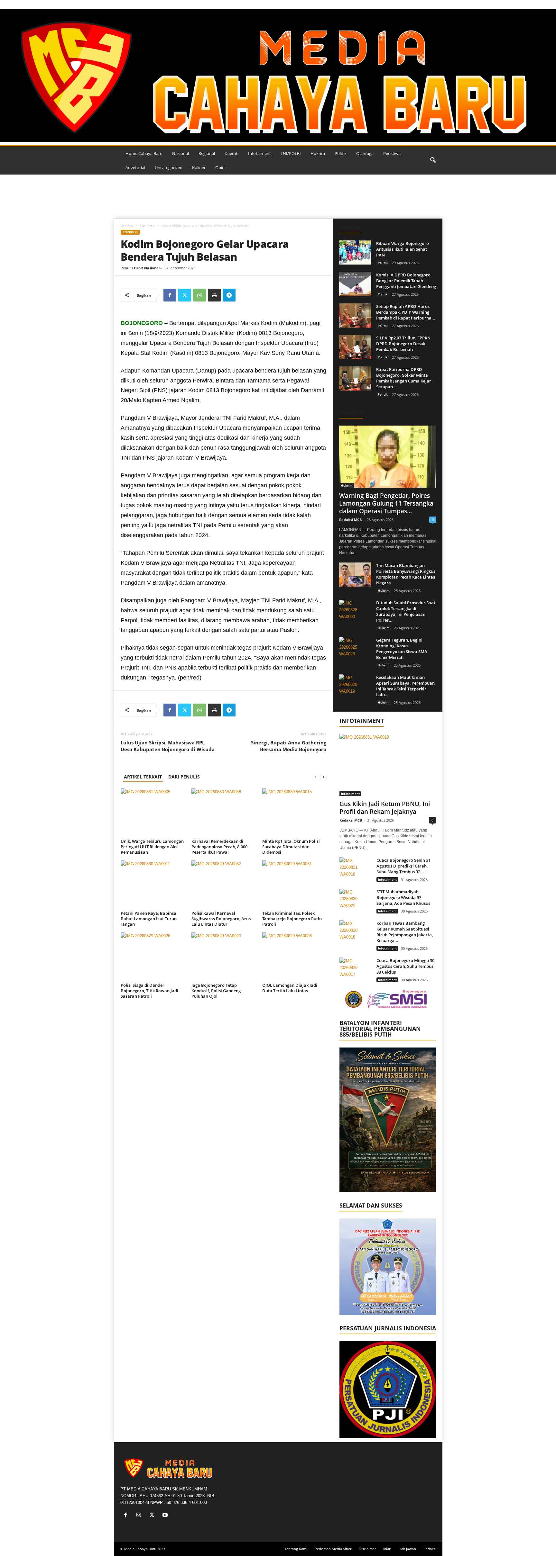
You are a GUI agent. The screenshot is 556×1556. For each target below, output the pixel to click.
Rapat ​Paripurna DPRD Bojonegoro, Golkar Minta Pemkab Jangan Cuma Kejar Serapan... (403, 378)
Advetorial (135, 167)
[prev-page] (315, 776)
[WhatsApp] (199, 295)
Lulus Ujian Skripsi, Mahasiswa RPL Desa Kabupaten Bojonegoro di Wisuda (168, 745)
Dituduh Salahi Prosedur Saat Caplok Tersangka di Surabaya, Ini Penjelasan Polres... (405, 611)
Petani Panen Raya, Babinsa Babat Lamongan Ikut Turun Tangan (149, 918)
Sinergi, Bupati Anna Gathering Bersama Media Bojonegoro (288, 745)
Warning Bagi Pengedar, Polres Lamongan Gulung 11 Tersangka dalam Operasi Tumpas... (386, 503)
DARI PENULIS (184, 777)
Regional (207, 153)
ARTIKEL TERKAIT (143, 777)
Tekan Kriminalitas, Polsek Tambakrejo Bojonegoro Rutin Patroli (292, 918)
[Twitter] (184, 295)
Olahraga (365, 153)
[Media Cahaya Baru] (278, 75)
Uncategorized (168, 167)
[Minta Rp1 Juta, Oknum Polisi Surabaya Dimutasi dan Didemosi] (294, 812)
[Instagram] (140, 1515)
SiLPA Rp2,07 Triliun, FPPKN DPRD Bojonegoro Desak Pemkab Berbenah (403, 343)
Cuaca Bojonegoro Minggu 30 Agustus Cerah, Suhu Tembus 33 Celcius (405, 966)
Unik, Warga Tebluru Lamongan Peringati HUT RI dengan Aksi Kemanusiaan (152, 846)
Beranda (127, 225)
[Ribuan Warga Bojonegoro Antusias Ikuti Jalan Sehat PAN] (355, 252)
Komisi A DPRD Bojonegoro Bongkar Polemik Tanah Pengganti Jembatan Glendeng (406, 280)
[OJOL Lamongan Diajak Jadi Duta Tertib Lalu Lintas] (294, 956)
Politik (341, 153)
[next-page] (323, 776)
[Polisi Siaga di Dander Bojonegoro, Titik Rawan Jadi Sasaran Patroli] (153, 956)
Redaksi (429, 1548)
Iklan (387, 1548)
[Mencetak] (214, 295)
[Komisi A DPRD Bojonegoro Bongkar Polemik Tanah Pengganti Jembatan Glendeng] (355, 284)
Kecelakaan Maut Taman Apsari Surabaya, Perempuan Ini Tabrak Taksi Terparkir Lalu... (405, 685)
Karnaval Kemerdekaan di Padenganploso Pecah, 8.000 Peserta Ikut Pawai (219, 846)
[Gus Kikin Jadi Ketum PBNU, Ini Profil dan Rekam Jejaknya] (387, 765)
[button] (433, 160)
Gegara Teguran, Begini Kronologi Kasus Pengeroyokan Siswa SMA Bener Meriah (401, 648)
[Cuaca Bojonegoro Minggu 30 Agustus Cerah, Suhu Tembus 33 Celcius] (355, 970)
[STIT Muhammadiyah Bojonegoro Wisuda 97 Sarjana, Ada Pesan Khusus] (355, 901)
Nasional (180, 153)
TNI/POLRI (291, 153)
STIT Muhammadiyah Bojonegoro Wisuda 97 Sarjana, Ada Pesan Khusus (403, 897)
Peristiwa (392, 153)
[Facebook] (169, 295)
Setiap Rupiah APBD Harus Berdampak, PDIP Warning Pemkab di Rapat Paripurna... (405, 312)
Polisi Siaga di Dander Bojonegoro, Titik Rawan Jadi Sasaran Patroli (149, 990)
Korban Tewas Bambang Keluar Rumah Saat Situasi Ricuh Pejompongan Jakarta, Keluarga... (404, 931)
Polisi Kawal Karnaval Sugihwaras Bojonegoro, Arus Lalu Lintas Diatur (221, 918)
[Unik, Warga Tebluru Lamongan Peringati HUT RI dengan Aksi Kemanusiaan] (153, 812)
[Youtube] (166, 1515)
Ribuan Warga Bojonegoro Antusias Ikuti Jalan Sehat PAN (402, 249)
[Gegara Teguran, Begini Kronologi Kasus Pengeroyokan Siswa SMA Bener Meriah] (355, 649)
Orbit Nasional (147, 267)
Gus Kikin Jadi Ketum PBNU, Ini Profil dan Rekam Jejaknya (384, 808)
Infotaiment (259, 153)
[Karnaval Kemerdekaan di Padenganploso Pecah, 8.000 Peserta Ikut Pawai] (223, 812)
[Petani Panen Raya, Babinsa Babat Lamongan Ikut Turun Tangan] (153, 884)
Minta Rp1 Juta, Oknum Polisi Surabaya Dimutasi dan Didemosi (291, 846)
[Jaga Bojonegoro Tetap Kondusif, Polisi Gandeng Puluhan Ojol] (223, 956)
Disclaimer (367, 1548)
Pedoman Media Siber (333, 1548)
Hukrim (317, 153)
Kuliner (199, 167)
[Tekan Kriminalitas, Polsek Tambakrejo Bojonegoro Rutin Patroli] (294, 884)
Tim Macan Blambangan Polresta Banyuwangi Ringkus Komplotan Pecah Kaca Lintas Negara (405, 574)
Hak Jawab (407, 1548)
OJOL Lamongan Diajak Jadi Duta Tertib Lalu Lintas (289, 988)
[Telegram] (229, 295)
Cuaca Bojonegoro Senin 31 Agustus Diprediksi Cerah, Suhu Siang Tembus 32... (403, 866)
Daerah (231, 153)
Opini (220, 167)
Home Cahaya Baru (143, 153)
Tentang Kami (295, 1548)
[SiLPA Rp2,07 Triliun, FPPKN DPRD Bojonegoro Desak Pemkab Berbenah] (355, 347)
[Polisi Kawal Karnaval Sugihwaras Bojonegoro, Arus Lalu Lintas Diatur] (223, 884)
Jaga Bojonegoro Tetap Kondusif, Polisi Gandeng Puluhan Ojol (216, 990)
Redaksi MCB (350, 519)
